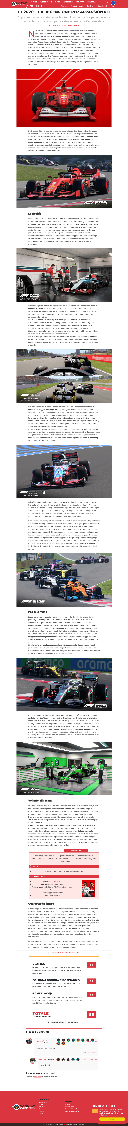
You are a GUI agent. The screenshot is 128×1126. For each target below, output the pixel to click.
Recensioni (46, 2)
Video (58, 2)
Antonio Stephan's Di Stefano (69, 25)
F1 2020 (57, 881)
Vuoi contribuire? (101, 6)
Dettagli (106, 1115)
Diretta (92, 2)
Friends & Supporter (77, 6)
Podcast (80, 2)
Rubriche (68, 2)
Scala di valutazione (43, 1016)
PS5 (31, 6)
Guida (41, 1109)
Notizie (33, 2)
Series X (39, 6)
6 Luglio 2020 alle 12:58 (90, 1059)
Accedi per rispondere (89, 1053)
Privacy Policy (70, 1106)
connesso (37, 1077)
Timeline (90, 6)
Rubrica (41, 1106)
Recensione (43, 1102)
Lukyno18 (39, 1042)
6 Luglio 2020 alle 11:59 (90, 1041)
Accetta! (112, 1119)
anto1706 (42, 1059)
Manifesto (64, 6)
